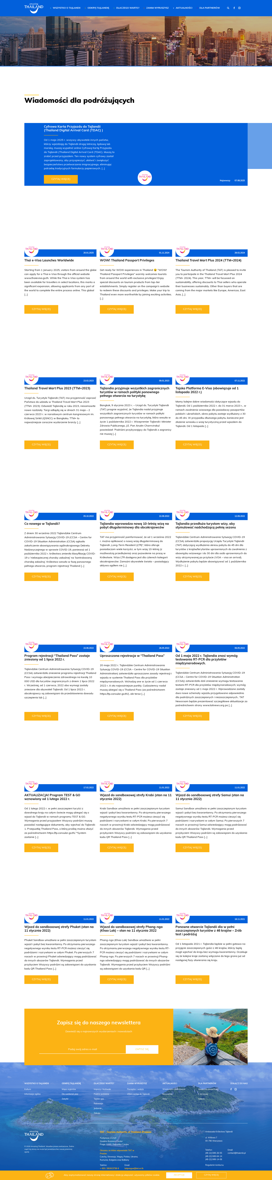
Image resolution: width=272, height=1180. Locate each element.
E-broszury (203, 1094)
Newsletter (167, 1094)
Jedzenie (98, 1108)
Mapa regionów (69, 1089)
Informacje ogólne (32, 1094)
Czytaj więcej (60, 179)
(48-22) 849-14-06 (213, 1160)
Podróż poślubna (101, 1094)
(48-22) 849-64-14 (213, 1156)
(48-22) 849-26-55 (213, 1153)
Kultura (27, 1089)
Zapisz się (142, 1049)
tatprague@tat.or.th (134, 1169)
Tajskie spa (99, 1099)
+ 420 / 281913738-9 (109, 1169)
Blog (164, 1099)
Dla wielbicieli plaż (70, 1094)
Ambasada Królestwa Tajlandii (219, 1132)
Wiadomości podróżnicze (173, 1089)
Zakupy (97, 1113)
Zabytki (65, 1099)
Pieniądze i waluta (135, 1089)
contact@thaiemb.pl (237, 1153)
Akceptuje (179, 1175)
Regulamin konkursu (214, 1165)
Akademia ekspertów (208, 1089)
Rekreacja (98, 1104)
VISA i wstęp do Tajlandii (138, 1094)
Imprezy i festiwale (102, 1089)
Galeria (201, 1099)
